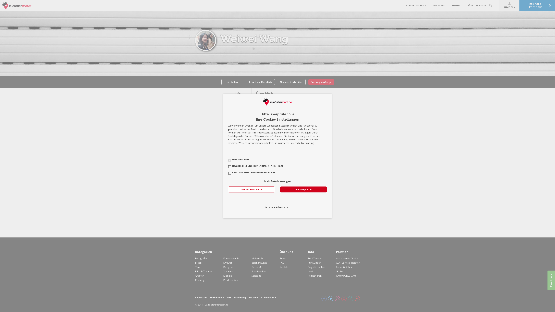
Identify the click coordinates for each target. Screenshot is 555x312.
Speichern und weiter (251, 189)
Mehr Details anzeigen (277, 181)
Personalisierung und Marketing (253, 172)
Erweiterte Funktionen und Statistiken (257, 166)
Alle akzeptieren (303, 189)
